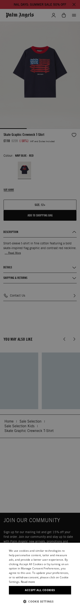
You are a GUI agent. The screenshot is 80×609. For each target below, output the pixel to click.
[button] (40, 601)
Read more (28, 582)
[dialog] (40, 576)
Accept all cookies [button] (40, 590)
